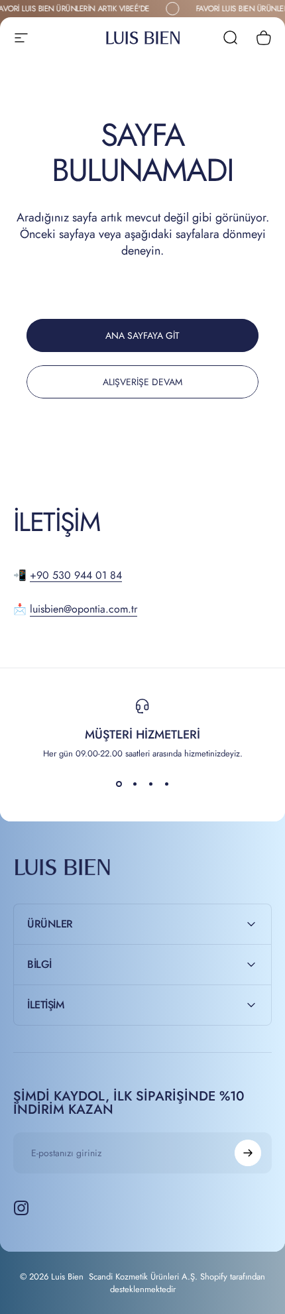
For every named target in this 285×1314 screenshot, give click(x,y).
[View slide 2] (134, 784)
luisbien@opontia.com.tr (83, 609)
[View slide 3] (150, 784)
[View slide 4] (166, 784)
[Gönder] (248, 1153)
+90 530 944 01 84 (76, 575)
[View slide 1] (119, 784)
